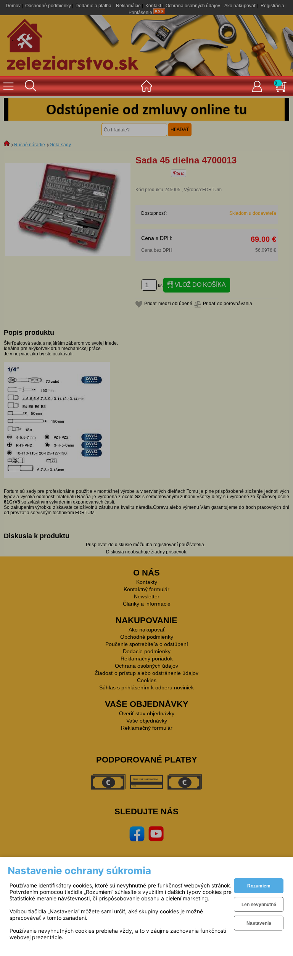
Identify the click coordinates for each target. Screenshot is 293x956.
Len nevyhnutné (258, 904)
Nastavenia (258, 923)
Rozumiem (258, 886)
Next (277, 109)
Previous (15, 109)
